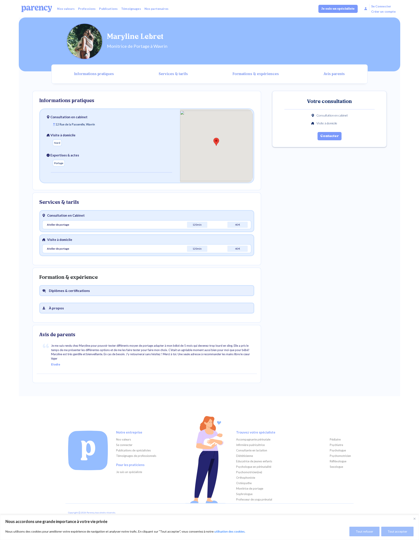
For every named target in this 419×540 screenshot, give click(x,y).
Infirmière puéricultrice (250, 445)
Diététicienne (244, 456)
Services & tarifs (173, 74)
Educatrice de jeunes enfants (254, 461)
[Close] (414, 518)
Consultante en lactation (251, 450)
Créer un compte (383, 11)
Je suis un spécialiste (338, 8)
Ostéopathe (244, 483)
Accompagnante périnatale (253, 439)
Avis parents (334, 74)
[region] (209, 527)
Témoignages (131, 8)
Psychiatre (336, 445)
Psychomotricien (340, 456)
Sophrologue (244, 494)
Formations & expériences (256, 74)
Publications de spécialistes (133, 450)
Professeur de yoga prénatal (254, 499)
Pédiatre (335, 439)
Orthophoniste (245, 477)
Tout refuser (364, 531)
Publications (108, 8)
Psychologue (338, 450)
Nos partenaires (156, 8)
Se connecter (124, 445)
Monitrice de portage (249, 488)
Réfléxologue (338, 461)
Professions (87, 8)
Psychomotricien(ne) (249, 472)
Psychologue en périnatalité (253, 466)
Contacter (329, 136)
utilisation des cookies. (229, 531)
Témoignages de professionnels (136, 456)
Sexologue (336, 466)
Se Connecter (381, 6)
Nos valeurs (66, 8)
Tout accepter (397, 531)
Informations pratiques (94, 74)
